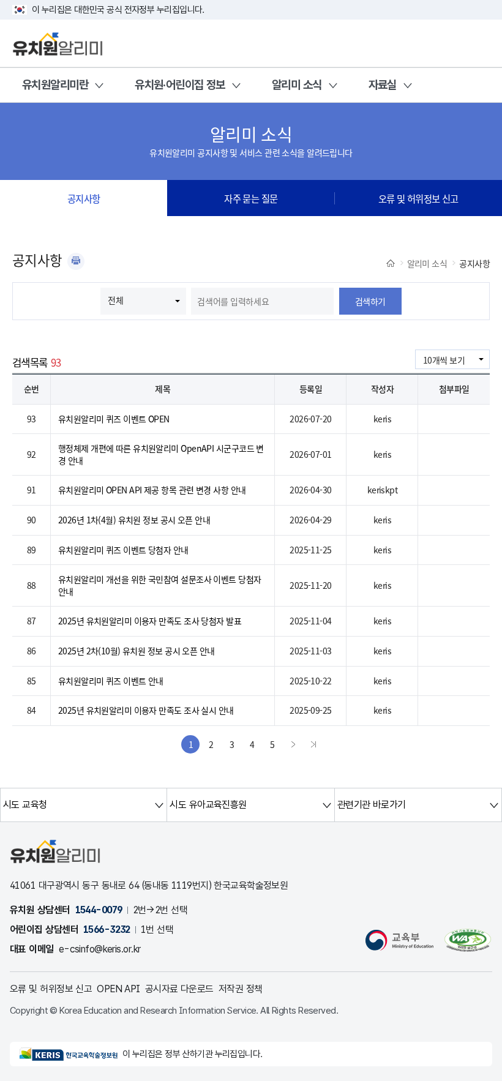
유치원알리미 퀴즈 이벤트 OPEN (114, 419)
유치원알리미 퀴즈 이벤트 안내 (110, 681)
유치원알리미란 (55, 85)
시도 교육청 (25, 804)
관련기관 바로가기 (371, 804)
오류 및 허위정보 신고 (418, 198)
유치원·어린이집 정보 (180, 85)
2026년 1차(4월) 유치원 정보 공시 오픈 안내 (134, 520)
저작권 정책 (241, 989)
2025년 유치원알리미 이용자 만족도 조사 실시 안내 (146, 710)
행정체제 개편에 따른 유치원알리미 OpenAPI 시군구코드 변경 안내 (161, 454)
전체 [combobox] (115, 300)
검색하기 (370, 301)
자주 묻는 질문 (251, 198)
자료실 (383, 85)
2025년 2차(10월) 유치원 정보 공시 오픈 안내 (136, 651)
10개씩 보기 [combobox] (444, 360)
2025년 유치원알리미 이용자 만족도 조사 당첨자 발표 (149, 621)
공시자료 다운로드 (179, 989)
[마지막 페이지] (313, 744)
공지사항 (83, 198)
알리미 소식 (297, 85)
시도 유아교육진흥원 (208, 804)
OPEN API (118, 989)
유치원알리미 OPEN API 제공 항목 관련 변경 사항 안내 (152, 490)
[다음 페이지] (293, 744)
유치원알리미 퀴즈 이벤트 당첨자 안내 (123, 550)
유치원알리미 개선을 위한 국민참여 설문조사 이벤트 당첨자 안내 (159, 585)
